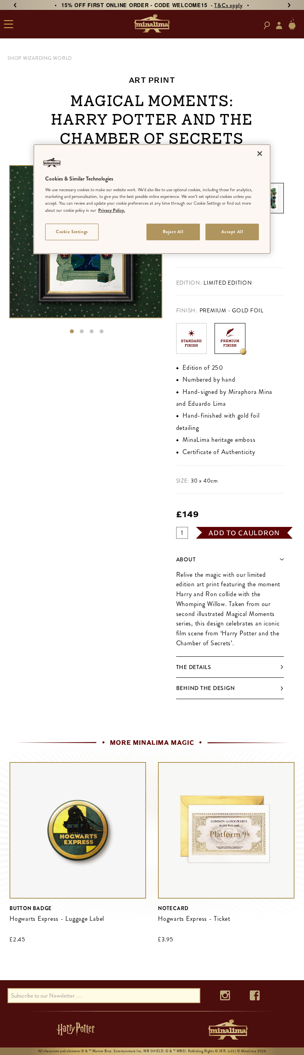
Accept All (232, 231)
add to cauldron (244, 532)
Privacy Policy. (111, 210)
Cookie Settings (72, 231)
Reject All (173, 231)
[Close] (259, 153)
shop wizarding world (40, 58)
